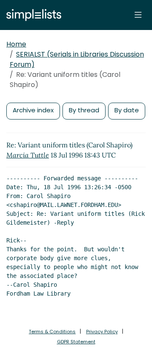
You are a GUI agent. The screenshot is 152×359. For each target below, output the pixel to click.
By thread (84, 110)
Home (16, 44)
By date (126, 110)
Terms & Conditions (52, 331)
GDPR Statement (76, 341)
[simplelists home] (31, 15)
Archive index (33, 110)
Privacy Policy (102, 331)
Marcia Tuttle (27, 155)
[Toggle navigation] (138, 14)
